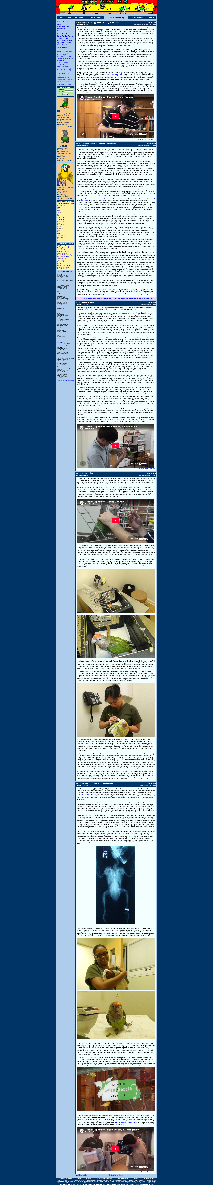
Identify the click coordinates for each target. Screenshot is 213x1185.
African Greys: (61, 342)
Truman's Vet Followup (85, 473)
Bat (58, 214)
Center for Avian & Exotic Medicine (125, 1123)
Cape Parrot (64, 148)
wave (149, 1180)
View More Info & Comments (146, 139)
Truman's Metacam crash (105, 199)
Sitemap (88, 1178)
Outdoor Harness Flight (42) (64, 68)
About (59, 24)
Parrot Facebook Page (64, 40)
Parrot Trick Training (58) (64, 70)
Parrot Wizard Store (64, 34)
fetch (62, 1181)
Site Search (61, 28)
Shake (59, 212)
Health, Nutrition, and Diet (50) (65, 58)
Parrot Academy (137, 18)
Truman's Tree (61, 262)
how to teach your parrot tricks (121, 1182)
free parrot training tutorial (148, 1182)
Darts (58, 233)
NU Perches (79, 18)
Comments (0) (151, 22)
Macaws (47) (60, 64)
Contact (59, 31)
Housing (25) (60, 60)
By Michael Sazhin (82, 24)
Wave (59, 209)
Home (61, 18)
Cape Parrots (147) (62, 53)
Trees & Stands (95, 18)
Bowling (59, 232)
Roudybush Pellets (63, 269)
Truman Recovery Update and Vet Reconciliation (96, 144)
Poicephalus (65, 115)
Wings (59, 216)
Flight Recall (61, 205)
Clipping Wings (62, 253)
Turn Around (61, 219)
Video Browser (62, 47)
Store (69, 18)
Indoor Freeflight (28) (63, 62)
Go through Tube (62, 218)
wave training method (114, 74)
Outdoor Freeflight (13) (63, 66)
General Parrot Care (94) (64, 56)
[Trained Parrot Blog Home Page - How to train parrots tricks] (106, 13)
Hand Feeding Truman (85, 302)
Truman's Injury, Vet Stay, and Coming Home (94, 783)
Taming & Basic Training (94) (65, 79)
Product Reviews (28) (63, 73)
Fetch (59, 210)
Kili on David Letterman (64, 265)
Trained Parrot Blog (116, 18)
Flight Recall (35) (61, 55)
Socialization (61, 260)
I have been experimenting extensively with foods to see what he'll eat (115, 313)
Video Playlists (62, 45)
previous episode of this (85, 794)
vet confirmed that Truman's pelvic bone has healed (102, 28)
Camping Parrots (62, 258)
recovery (87, 151)
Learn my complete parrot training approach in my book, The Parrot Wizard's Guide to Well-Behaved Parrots (116, 298)
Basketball (60, 225)
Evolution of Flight (63, 251)
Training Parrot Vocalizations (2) (65, 84)
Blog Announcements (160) (64, 51)
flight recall (141, 1180)
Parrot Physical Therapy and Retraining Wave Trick (97, 22)
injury (85, 308)
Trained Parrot (60, 1180)
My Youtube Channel (64, 43)
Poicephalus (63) (61, 71)
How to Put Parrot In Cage (65, 255)
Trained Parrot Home (64, 22)
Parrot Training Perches (65, 36)
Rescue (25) (60, 75)
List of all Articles (63, 26)
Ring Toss (60, 237)
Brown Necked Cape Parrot (126, 1180)
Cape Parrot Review (63, 267)
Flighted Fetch (61, 221)
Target (59, 207)
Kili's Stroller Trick (63, 256)
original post (93, 257)
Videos (151, 18)
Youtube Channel (149, 1178)
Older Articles (82, 1175)
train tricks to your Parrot (92, 1181)
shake (146, 1180)
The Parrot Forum (63, 38)
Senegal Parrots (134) (63, 77)
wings (66, 1181)
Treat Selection (61, 249)
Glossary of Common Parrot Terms (65, 380)
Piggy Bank (60, 228)
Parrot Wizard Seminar (64, 264)
